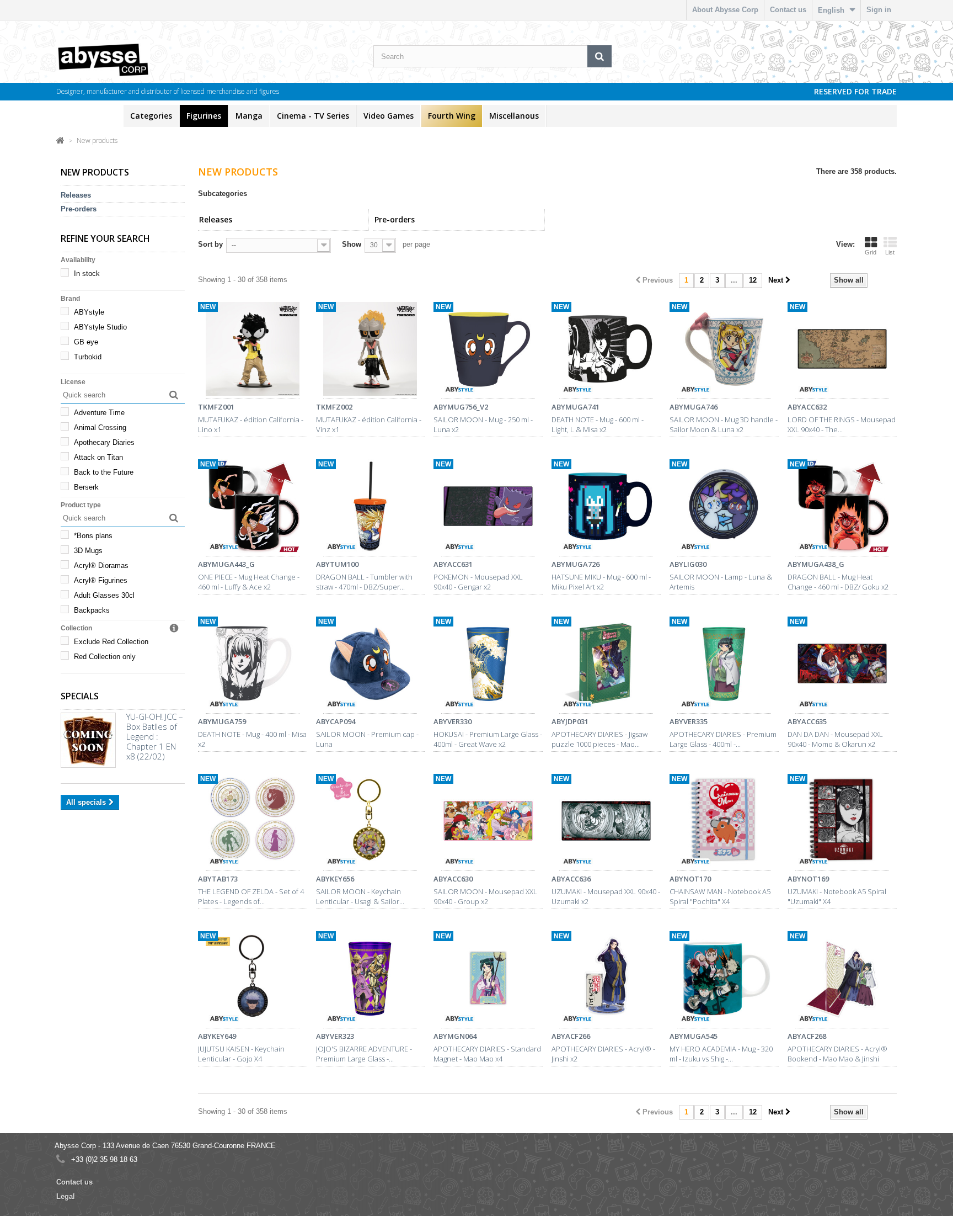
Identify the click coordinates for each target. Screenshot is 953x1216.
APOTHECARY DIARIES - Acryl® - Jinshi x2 (603, 1054)
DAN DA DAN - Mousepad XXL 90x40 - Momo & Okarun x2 (835, 739)
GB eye (86, 342)
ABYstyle (89, 312)
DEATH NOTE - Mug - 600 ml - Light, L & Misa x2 (598, 424)
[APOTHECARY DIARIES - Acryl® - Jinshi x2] (606, 979)
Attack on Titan (98, 457)
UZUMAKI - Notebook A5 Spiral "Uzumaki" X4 (837, 896)
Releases (76, 195)
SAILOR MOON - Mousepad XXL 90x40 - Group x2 (485, 896)
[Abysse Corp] (136, 59)
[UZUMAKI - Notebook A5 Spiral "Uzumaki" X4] (842, 822)
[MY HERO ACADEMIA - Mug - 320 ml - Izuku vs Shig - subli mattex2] (724, 979)
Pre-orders (79, 209)
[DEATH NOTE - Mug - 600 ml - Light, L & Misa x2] (606, 350)
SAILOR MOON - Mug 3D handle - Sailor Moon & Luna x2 (724, 424)
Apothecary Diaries (104, 442)
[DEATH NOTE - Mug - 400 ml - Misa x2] (252, 665)
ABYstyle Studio (100, 327)
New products (89, 115)
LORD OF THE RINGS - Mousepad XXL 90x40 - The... (842, 424)
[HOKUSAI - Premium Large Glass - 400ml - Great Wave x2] (488, 665)
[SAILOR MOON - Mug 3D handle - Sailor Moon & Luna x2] (724, 350)
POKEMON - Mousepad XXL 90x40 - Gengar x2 (478, 582)
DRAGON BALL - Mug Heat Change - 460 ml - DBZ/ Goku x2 (838, 582)
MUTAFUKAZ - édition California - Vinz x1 (368, 424)
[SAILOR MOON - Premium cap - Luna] (370, 665)
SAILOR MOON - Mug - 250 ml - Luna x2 (483, 424)
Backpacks (92, 610)
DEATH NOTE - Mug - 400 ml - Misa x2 (252, 739)
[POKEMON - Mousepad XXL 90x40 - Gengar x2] (488, 507)
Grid (870, 252)
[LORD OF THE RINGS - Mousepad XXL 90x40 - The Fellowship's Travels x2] (842, 350)
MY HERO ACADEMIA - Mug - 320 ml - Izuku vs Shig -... (721, 1054)
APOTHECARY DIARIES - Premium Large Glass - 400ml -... (723, 739)
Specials (80, 696)
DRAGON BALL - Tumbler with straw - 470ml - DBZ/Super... (364, 582)
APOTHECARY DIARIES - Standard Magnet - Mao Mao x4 (487, 1054)
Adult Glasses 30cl (104, 595)
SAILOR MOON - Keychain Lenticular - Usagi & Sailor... (360, 896)
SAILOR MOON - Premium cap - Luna (367, 739)
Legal (65, 1196)
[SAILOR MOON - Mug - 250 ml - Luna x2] (488, 350)
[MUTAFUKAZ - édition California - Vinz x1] (370, 350)
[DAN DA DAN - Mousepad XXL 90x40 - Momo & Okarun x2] (842, 665)
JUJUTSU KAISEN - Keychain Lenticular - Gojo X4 (241, 1054)
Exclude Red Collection (111, 642)
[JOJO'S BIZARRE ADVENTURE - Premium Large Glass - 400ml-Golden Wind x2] (370, 979)
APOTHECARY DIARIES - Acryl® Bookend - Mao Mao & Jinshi (837, 1054)
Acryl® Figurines (100, 580)
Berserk (86, 487)
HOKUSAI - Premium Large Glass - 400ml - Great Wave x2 (487, 739)
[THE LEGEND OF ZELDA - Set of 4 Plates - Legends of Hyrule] (252, 822)
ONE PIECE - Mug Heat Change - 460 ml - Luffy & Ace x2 (248, 582)
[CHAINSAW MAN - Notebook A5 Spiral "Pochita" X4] (724, 822)
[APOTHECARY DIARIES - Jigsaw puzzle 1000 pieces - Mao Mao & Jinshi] (606, 665)
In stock (87, 273)
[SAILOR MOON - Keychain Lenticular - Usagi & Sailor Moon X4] (370, 822)
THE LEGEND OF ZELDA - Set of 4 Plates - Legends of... (251, 896)
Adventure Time (99, 412)
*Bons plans (93, 536)
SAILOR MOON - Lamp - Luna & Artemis (721, 582)
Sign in (878, 10)
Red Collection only (105, 656)
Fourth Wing (451, 115)
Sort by (210, 244)
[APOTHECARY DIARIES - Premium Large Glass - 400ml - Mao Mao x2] (724, 665)
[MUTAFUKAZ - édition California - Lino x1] (252, 350)
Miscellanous (514, 115)
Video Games (388, 115)
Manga (249, 115)
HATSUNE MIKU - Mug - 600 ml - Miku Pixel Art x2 (601, 582)
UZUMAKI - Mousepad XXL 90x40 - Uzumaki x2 (606, 896)
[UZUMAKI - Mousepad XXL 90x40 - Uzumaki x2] (606, 822)
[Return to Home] (60, 140)
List (890, 252)
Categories (151, 115)
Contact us (788, 10)
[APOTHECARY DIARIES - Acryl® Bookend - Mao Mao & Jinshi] (842, 979)
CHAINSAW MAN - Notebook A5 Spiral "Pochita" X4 (720, 896)
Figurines (203, 115)
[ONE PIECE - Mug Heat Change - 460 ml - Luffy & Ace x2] (252, 507)
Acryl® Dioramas (101, 565)
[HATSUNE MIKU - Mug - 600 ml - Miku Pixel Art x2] (606, 507)
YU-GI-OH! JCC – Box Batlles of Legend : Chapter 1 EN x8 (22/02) (154, 736)
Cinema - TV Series (313, 115)
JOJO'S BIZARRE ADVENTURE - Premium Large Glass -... (364, 1054)
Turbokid (87, 357)
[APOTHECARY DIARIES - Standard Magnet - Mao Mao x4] (488, 979)
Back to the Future (103, 472)
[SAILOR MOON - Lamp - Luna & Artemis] (724, 507)
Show (351, 244)
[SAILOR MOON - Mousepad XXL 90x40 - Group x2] (488, 822)
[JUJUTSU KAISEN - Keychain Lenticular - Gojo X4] (252, 979)
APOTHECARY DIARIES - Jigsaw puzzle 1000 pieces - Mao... (599, 739)
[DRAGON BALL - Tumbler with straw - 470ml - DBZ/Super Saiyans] (370, 507)
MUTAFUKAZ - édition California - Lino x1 (250, 424)
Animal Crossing (100, 427)
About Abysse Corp (725, 10)
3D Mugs (88, 550)
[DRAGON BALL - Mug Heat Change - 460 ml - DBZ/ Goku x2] (842, 507)
